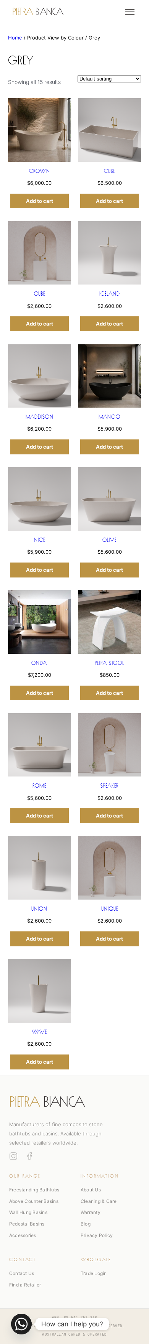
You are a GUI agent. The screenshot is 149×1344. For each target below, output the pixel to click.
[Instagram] (13, 1156)
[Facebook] (29, 1156)
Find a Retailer (25, 1285)
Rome (39, 785)
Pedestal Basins (27, 1224)
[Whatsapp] (21, 1324)
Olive (109, 539)
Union (39, 908)
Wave (39, 1031)
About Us (91, 1190)
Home (15, 38)
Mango (109, 416)
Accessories (22, 1235)
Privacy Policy (97, 1235)
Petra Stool (109, 662)
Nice (39, 539)
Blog (86, 1224)
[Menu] (130, 12)
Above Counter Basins (33, 1201)
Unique (109, 908)
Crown (39, 170)
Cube (109, 170)
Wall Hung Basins (28, 1212)
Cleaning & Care (99, 1201)
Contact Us (21, 1273)
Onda (39, 662)
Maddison (39, 416)
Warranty (90, 1212)
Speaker (109, 785)
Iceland (109, 293)
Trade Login (94, 1273)
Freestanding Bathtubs (34, 1190)
